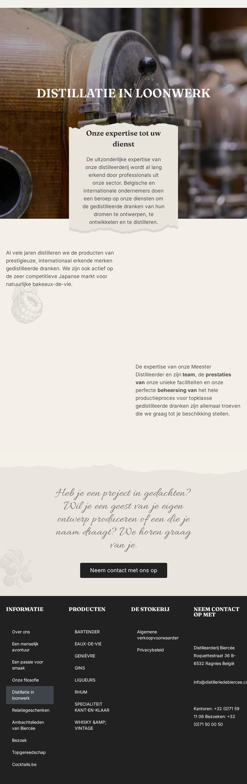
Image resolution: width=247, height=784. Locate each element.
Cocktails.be (24, 764)
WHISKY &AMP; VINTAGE (90, 725)
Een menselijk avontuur (25, 646)
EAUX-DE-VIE (88, 643)
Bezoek (19, 740)
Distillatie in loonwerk (23, 695)
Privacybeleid (150, 649)
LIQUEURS (85, 679)
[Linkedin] (201, 763)
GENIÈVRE (85, 655)
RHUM (81, 692)
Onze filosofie (25, 679)
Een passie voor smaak (27, 664)
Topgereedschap (29, 752)
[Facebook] (201, 746)
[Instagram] (219, 746)
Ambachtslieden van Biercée (28, 725)
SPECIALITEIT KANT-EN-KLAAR (92, 707)
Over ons (21, 631)
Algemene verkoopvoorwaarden (158, 634)
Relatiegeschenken (30, 710)
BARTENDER (87, 631)
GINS (80, 667)
